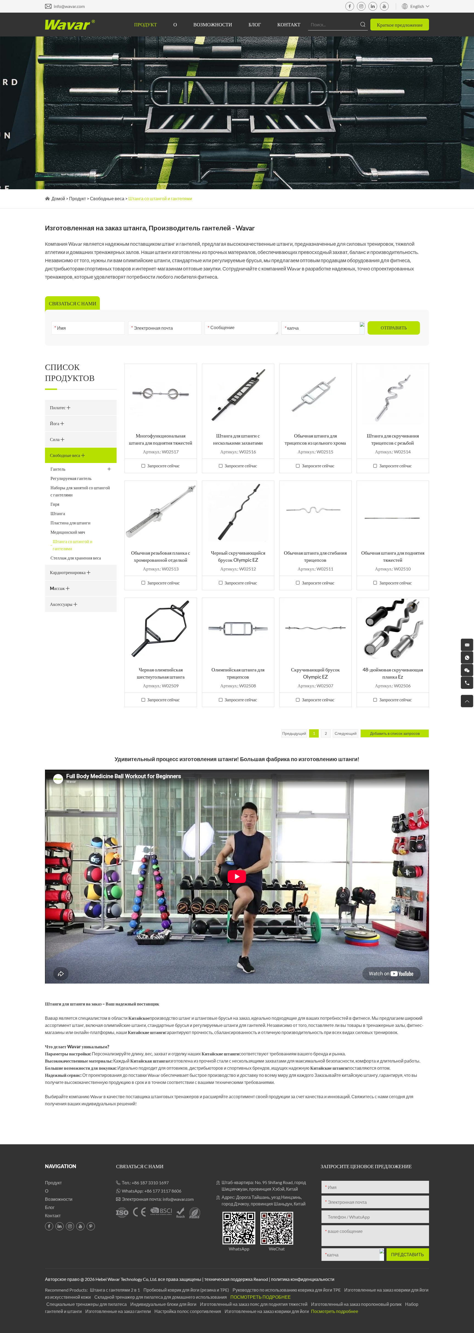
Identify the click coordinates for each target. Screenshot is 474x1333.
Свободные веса (107, 198)
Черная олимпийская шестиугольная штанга (161, 673)
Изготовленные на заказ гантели (118, 1311)
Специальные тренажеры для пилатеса (87, 1304)
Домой (58, 198)
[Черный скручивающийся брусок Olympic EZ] (238, 512)
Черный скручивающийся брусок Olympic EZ (238, 556)
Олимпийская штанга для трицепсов (237, 673)
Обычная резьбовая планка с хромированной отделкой (160, 556)
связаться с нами (139, 1166)
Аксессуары (61, 604)
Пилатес (58, 407)
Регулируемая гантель (70, 478)
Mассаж (58, 588)
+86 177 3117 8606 (162, 1190)
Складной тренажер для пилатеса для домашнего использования (161, 1297)
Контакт (288, 24)
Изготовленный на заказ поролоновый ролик (356, 1304)
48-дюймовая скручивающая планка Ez (393, 673)
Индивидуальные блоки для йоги (163, 1304)
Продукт (145, 24)
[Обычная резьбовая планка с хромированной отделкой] (161, 512)
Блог (255, 24)
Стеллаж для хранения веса (75, 557)
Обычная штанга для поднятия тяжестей (392, 556)
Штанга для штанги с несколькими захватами (238, 439)
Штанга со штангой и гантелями (72, 545)
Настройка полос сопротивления (188, 1311)
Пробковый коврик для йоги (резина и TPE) (186, 1289)
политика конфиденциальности (302, 1279)
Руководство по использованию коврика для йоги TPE (287, 1289)
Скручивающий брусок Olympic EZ (315, 673)
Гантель (57, 468)
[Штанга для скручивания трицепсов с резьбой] (393, 395)
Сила (55, 439)
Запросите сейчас (163, 465)
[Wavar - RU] (70, 25)
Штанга (57, 513)
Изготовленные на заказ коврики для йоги (267, 1311)
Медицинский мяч (67, 532)
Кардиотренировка (68, 572)
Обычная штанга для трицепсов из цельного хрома (315, 439)
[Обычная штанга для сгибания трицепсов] (315, 512)
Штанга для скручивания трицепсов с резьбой (393, 439)
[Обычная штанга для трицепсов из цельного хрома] (315, 395)
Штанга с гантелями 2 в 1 (115, 1289)
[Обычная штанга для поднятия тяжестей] (393, 512)
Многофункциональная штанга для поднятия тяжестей (160, 439)
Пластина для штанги (70, 522)
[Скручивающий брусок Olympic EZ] (315, 629)
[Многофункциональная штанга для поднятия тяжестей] (161, 395)
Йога (55, 423)
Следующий (346, 733)
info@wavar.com (69, 6)
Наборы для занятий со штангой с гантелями (80, 491)
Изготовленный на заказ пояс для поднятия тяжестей (254, 1304)
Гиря (54, 504)
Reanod (260, 1279)
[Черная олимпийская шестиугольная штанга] (161, 629)
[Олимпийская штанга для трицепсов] (238, 629)
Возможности (212, 24)
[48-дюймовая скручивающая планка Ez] (393, 629)
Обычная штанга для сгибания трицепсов (315, 556)
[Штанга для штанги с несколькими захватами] (238, 395)
